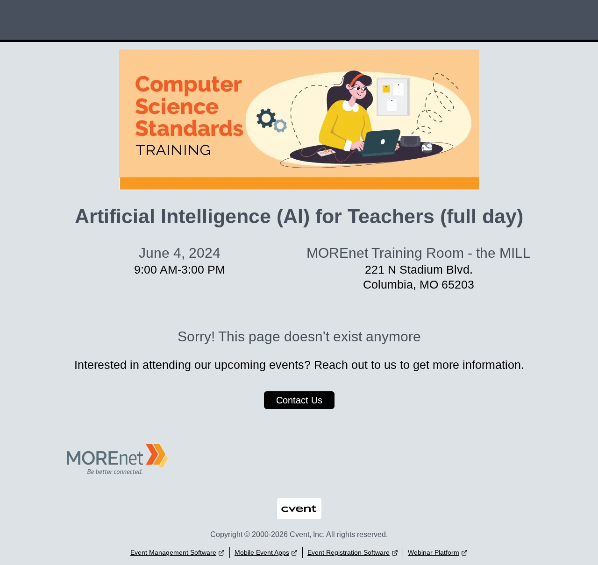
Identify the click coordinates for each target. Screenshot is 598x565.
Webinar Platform (433, 552)
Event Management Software (173, 552)
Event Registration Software (348, 552)
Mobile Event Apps (262, 552)
